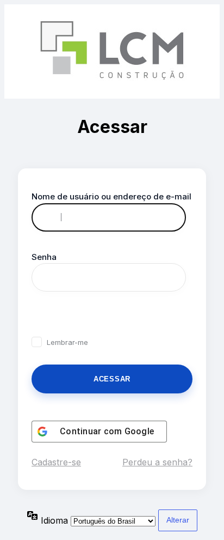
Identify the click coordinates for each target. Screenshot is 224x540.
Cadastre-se (56, 462)
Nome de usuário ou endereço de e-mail (111, 196)
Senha (44, 257)
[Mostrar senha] (43, 316)
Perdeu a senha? (157, 462)
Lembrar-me (67, 342)
